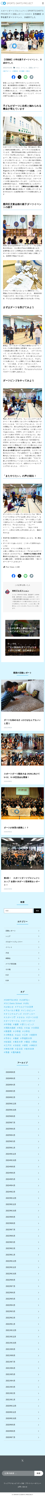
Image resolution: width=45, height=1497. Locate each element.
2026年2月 (10, 1097)
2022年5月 (10, 1299)
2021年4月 (10, 1381)
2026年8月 (10, 1072)
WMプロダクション (20, 591)
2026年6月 (10, 1078)
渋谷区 (18, 1045)
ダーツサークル (12, 1021)
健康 (17, 1024)
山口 (19, 1035)
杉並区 (8, 1042)
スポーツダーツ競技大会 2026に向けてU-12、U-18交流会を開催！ (22, 775)
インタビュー (29, 1010)
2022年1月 (10, 1324)
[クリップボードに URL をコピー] (31, 77)
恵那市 (34, 1035)
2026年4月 (10, 1085)
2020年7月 (10, 1437)
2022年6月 (10, 1293)
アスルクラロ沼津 (25, 1007)
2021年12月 (11, 1330)
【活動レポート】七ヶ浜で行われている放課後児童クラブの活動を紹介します (22, 191)
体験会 (8, 958)
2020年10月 (11, 1418)
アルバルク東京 (12, 1010)
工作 (26, 1035)
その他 (8, 969)
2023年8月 (10, 1223)
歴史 (35, 1042)
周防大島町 (10, 1028)
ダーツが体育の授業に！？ (16, 828)
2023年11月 (11, 1204)
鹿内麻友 (17, 1052)
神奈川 (34, 1045)
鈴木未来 (30, 1049)
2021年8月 (10, 1355)
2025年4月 (10, 1135)
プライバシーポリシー (33, 1483)
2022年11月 (11, 1267)
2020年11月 (11, 1412)
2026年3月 (10, 1091)
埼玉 (21, 1028)
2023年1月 (10, 1255)
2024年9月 (10, 1167)
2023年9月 (10, 1217)
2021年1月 (10, 1400)
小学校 (18, 1031)
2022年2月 (10, 1318)
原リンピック (28, 1024)
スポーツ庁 (10, 1017)
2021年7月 (10, 1362)
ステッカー (30, 1014)
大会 (7, 953)
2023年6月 (10, 1236)
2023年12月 (11, 1198)
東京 (28, 71)
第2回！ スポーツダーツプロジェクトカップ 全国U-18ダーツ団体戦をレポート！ (22, 881)
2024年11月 (11, 1154)
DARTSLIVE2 (11, 1000)
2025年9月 (10, 1116)
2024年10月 (11, 1160)
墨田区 (16, 71)
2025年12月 (11, 1104)
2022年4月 (10, 1305)
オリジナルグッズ (13, 1014)
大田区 (36, 1028)
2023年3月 (10, 1242)
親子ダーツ (7, 71)
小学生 (27, 1031)
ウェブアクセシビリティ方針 (14, 1483)
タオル (22, 1017)
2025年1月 (10, 1148)
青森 (7, 1052)
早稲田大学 (27, 1038)
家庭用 (8, 1031)
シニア (8, 936)
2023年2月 (10, 1248)
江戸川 (8, 1045)
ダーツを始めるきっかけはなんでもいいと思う (22, 722)
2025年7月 (10, 1123)
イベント (24, 68)
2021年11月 (11, 1337)
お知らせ (9, 1007)
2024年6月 (10, 1173)
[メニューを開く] (43, 3)
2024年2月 (10, 1192)
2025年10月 (11, 1110)
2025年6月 (10, 1129)
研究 (26, 1045)
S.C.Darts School (13, 1003)
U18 (7, 980)
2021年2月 (10, 1393)
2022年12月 (11, 1261)
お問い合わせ (22, 1487)
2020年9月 (10, 1425)
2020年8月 (10, 1431)
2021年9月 (10, 1349)
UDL (27, 1003)
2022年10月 (11, 1274)
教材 (17, 1038)
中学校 (8, 1024)
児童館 (22, 71)
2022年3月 (10, 1311)
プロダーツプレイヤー (14, 942)
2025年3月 (10, 1141)
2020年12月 (11, 1406)
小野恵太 (9, 1035)
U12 (18, 68)
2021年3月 (10, 1387)
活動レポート (34, 68)
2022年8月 (10, 1280)
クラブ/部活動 (11, 964)
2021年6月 (10, 1368)
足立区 (20, 1049)
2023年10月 (11, 1211)
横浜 (28, 1042)
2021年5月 (10, 1374)
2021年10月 (11, 1343)
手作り (8, 1038)
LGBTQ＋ (25, 1000)
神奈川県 (9, 1049)
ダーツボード (29, 1021)
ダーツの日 (33, 1017)
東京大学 (19, 1042)
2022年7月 (10, 1286)
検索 (37, 911)
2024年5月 (10, 1179)
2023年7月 (10, 1230)
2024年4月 (10, 1185)
